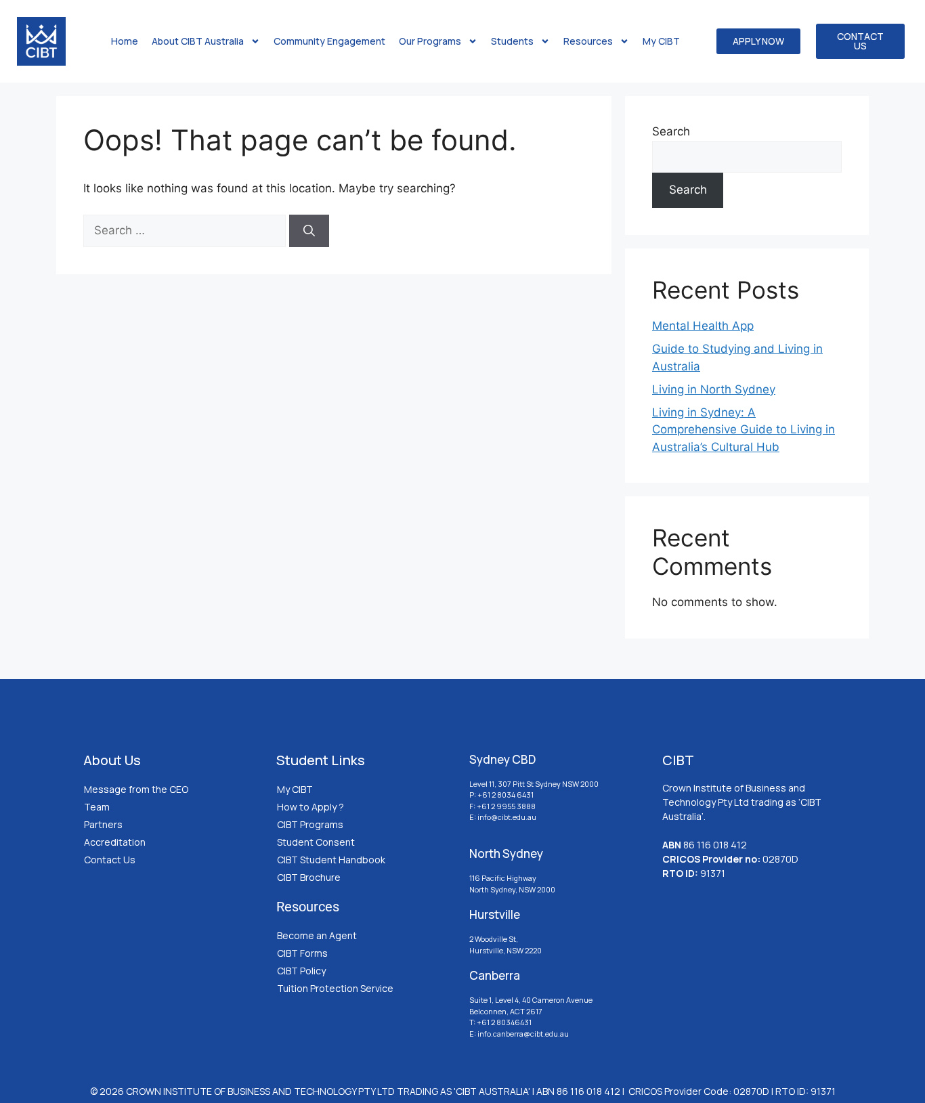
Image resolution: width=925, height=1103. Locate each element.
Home (124, 41)
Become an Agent (317, 935)
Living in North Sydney (713, 389)
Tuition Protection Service (335, 988)
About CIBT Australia (198, 41)
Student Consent (316, 842)
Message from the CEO (136, 789)
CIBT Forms (302, 953)
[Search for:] (186, 230)
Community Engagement (329, 41)
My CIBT (661, 41)
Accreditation (115, 842)
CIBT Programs (310, 824)
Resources (588, 41)
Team (97, 806)
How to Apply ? (310, 806)
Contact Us (109, 859)
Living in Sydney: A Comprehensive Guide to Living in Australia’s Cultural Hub (743, 430)
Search (671, 131)
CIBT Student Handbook (331, 859)
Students (512, 41)
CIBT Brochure (309, 877)
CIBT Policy (301, 970)
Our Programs (430, 41)
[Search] (309, 231)
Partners (103, 824)
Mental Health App (703, 325)
